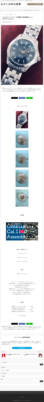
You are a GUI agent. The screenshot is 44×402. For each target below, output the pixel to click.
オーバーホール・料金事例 (7, 14)
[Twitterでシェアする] (14, 98)
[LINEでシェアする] (29, 98)
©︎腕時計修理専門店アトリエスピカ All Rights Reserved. (22, 400)
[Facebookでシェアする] (22, 98)
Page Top (22, 397)
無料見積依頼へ (22, 347)
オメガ (15, 14)
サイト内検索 (3, 362)
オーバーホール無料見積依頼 (35, 4)
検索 (41, 364)
